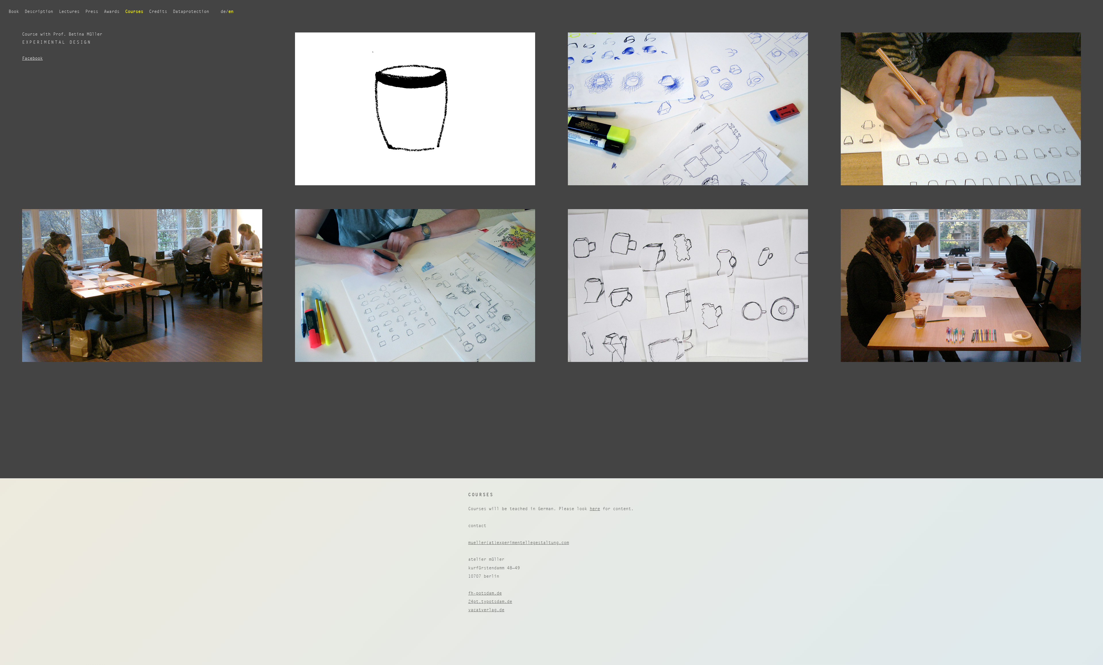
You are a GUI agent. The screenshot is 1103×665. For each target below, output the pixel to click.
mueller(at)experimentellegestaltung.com (518, 542)
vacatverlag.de (486, 609)
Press (91, 11)
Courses (134, 11)
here (595, 508)
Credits (158, 11)
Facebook (32, 58)
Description (39, 11)
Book (14, 11)
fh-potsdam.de (485, 593)
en (231, 11)
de (223, 11)
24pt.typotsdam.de (490, 601)
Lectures (69, 11)
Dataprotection (191, 11)
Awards (111, 11)
